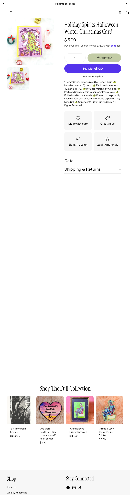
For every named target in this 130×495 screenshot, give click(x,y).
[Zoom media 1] (30, 41)
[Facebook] (68, 488)
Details (70, 160)
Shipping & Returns (82, 169)
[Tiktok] (80, 488)
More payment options (92, 76)
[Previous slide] (3, 3)
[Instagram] (74, 488)
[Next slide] (126, 3)
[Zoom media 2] (18, 78)
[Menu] (4, 12)
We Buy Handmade (17, 492)
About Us (12, 487)
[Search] (11, 12)
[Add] (29, 418)
